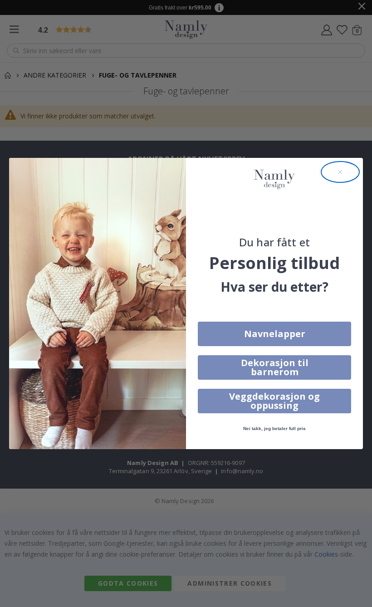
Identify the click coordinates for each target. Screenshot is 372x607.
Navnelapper (274, 334)
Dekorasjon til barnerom (274, 367)
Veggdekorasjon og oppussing (274, 400)
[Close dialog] (340, 172)
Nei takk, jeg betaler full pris (274, 428)
